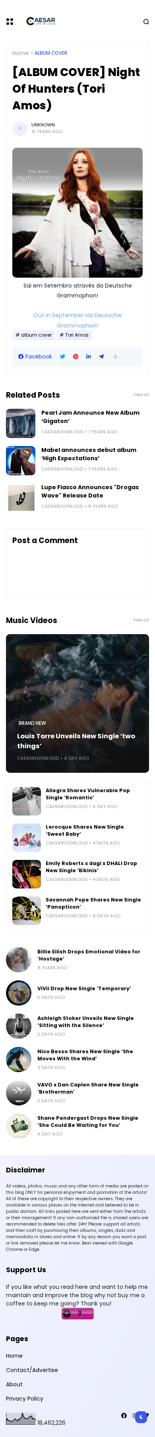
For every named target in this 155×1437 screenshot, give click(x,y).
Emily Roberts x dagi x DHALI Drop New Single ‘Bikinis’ (91, 867)
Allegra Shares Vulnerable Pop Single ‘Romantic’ (88, 794)
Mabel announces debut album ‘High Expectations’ (88, 454)
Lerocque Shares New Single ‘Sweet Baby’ (85, 830)
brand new (32, 723)
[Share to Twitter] (62, 357)
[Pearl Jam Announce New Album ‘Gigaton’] (20, 423)
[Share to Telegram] (101, 357)
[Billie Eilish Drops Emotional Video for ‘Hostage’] (18, 959)
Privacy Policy (24, 1399)
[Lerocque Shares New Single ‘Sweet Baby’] (26, 837)
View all (141, 395)
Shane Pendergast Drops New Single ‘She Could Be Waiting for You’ (87, 1121)
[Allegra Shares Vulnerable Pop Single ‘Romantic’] (26, 801)
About (14, 1384)
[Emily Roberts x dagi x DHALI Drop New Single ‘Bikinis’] (26, 874)
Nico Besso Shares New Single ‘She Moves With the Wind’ (85, 1055)
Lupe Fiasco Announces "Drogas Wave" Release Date (90, 491)
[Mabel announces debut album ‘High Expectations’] (20, 460)
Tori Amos (77, 335)
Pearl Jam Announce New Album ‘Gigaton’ (90, 417)
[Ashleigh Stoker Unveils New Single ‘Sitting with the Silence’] (18, 1026)
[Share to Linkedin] (88, 357)
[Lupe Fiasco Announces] (20, 498)
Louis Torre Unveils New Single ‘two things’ (76, 741)
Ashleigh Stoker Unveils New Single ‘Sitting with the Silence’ (85, 1022)
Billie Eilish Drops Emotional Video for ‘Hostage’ (88, 955)
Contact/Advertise (32, 1370)
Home (20, 53)
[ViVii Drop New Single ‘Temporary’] (18, 993)
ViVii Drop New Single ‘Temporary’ (84, 988)
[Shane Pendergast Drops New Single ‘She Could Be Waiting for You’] (18, 1126)
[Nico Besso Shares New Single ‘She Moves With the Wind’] (18, 1059)
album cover (51, 53)
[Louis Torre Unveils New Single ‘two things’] (77, 703)
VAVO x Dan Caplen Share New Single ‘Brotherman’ (88, 1088)
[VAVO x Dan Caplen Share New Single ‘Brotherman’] (18, 1092)
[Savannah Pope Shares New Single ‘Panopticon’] (26, 910)
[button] (115, 356)
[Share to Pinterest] (75, 357)
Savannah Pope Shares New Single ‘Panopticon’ (93, 903)
